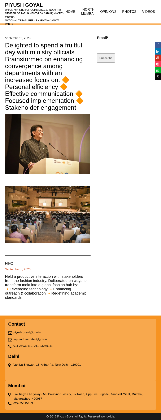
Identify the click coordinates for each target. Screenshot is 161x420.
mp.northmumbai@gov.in (30, 339)
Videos (148, 11)
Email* (102, 38)
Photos (129, 11)
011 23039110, (23, 345)
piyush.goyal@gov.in (27, 332)
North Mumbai (88, 12)
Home (70, 11)
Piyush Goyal (34, 6)
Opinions (108, 11)
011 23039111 (43, 345)
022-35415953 (23, 403)
